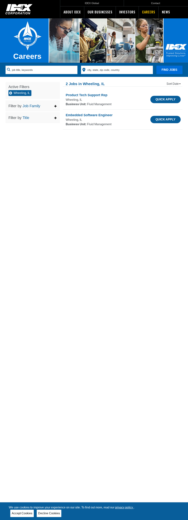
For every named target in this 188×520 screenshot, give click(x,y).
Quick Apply (166, 99)
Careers (148, 12)
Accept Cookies (22, 513)
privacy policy (124, 507)
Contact (155, 3)
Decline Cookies (49, 513)
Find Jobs (169, 69)
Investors (127, 12)
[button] (32, 105)
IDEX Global (92, 3)
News (166, 12)
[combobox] (41, 70)
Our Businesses (100, 12)
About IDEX (72, 12)
